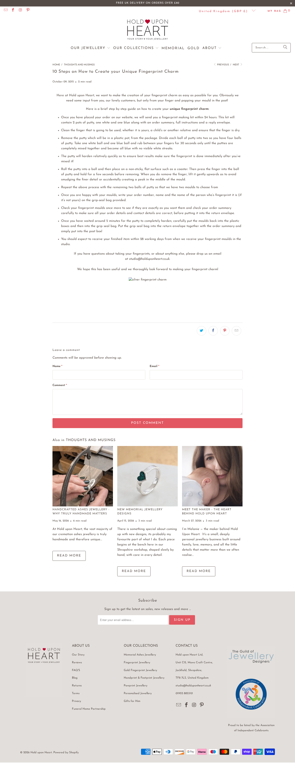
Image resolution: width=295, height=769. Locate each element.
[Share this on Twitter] (201, 331)
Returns (77, 685)
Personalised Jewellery (138, 693)
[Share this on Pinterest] (225, 331)
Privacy (76, 701)
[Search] (285, 47)
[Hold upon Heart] (147, 30)
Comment (59, 385)
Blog (75, 677)
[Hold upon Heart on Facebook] (13, 10)
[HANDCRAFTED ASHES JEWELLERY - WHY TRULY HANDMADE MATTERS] (82, 476)
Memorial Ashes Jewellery (140, 654)
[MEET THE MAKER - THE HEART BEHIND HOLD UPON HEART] (212, 476)
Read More (69, 555)
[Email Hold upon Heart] (5, 10)
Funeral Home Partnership (89, 709)
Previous (222, 65)
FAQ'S (76, 670)
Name (57, 366)
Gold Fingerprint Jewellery (140, 670)
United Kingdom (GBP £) (224, 11)
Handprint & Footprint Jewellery (144, 677)
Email (154, 366)
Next (236, 65)
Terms (75, 693)
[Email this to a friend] (236, 331)
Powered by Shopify (66, 752)
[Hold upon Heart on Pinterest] (28, 10)
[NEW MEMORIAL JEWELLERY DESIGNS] (147, 476)
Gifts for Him (132, 701)
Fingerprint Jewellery (137, 662)
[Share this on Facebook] (213, 331)
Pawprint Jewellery (135, 685)
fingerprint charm (164, 95)
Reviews (77, 662)
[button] (90, 48)
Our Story (78, 654)
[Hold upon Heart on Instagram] (20, 10)
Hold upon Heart (41, 752)
